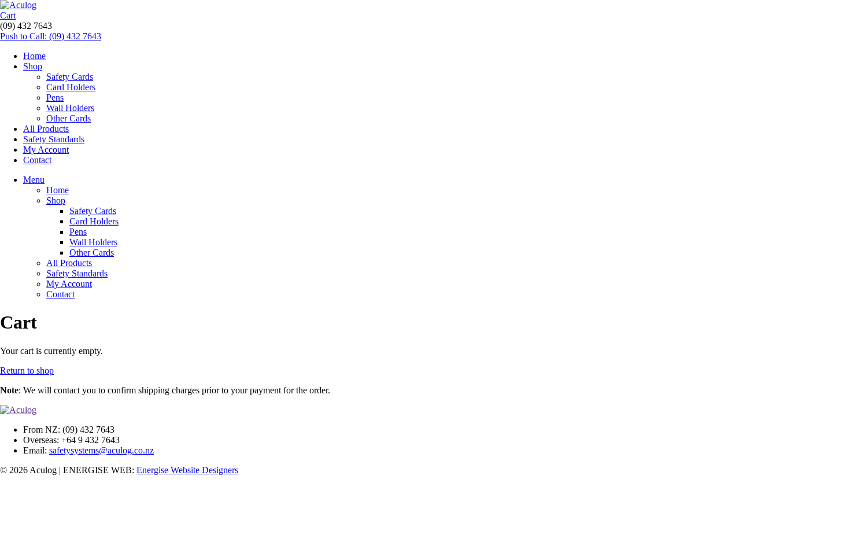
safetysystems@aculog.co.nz (101, 450)
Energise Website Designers (187, 470)
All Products (46, 129)
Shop (32, 66)
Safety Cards (69, 77)
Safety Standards (53, 139)
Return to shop (27, 370)
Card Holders (70, 87)
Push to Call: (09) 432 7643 (50, 36)
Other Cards (68, 118)
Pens (55, 97)
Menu (34, 180)
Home (34, 56)
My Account (46, 149)
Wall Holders (70, 108)
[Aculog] (18, 5)
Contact (37, 160)
